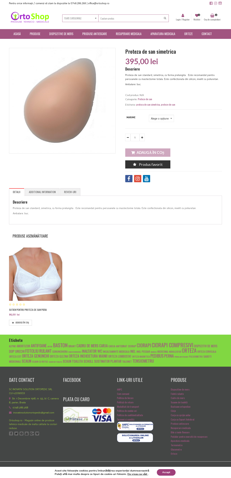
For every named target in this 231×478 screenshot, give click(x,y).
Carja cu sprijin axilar (181, 415)
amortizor (23, 346)
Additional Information (42, 192)
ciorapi (144, 345)
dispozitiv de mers (205, 346)
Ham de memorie (74, 351)
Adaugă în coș (150, 152)
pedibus (157, 356)
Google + (32, 434)
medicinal (162, 351)
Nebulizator (175, 351)
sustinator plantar (107, 361)
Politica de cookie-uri (127, 411)
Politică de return (125, 402)
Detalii (16, 192)
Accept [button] (166, 472)
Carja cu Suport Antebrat (183, 419)
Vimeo (37, 434)
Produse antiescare (180, 423)
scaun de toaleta (55, 361)
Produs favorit (150, 164)
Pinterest (21, 434)
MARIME (131, 117)
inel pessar (143, 351)
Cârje (173, 411)
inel (133, 351)
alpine (12, 346)
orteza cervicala (206, 351)
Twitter (16, 434)
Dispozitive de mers (180, 389)
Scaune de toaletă (179, 402)
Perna (169, 356)
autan (49, 346)
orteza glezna (59, 356)
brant (72, 346)
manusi (154, 351)
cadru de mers (87, 345)
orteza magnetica (141, 356)
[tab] (16, 192)
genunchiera (60, 351)
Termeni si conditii (125, 419)
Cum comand (123, 394)
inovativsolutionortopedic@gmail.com (33, 412)
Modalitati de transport (128, 406)
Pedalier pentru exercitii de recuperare (189, 436)
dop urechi (17, 351)
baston (60, 345)
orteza (189, 350)
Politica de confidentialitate (130, 415)
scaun (26, 361)
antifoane (39, 345)
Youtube (27, 434)
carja (103, 345)
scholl (88, 361)
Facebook (11, 434)
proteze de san (168, 104)
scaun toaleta (73, 361)
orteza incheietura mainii (88, 356)
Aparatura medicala (180, 441)
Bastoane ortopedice (180, 406)
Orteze (174, 453)
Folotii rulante (177, 394)
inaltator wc (92, 351)
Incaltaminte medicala (116, 351)
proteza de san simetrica (148, 104)
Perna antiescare (181, 356)
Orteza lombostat (119, 356)
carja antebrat (117, 346)
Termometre (176, 445)
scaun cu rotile (40, 361)
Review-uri (70, 192)
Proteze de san (145, 99)
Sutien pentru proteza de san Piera (28, 309)
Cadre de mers (178, 398)
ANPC (119, 389)
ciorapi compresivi (172, 345)
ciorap (132, 346)
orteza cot (15, 356)
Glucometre (176, 449)
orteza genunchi (35, 356)
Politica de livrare (125, 398)
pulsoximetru (196, 356)
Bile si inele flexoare (180, 432)
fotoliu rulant (38, 351)
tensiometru (143, 361)
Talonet (127, 361)
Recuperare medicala (181, 428)
